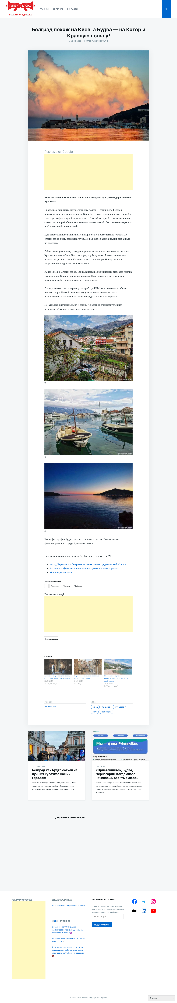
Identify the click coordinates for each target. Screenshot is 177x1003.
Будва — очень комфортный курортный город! (87, 677)
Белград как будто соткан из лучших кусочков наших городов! (84, 568)
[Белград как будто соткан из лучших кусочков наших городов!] (56, 746)
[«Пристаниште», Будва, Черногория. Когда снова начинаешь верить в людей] (120, 746)
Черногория (106, 712)
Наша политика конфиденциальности (68, 905)
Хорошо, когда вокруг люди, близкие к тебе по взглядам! (57, 677)
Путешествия (50, 706)
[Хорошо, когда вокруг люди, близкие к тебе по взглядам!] (58, 667)
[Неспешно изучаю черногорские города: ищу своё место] (118, 667)
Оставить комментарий (96, 41)
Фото (95, 712)
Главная (44, 9)
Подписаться (101, 925)
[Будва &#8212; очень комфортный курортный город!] (88, 667)
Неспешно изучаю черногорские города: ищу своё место (116, 678)
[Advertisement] (88, 172)
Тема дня (100, 766)
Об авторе (58, 9)
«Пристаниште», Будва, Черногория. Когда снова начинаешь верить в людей (117, 774)
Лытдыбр (106, 707)
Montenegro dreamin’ (61, 572)
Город (95, 707)
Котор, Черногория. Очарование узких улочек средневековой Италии (88, 564)
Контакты (72, 9)
